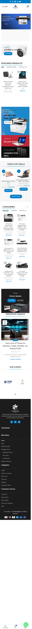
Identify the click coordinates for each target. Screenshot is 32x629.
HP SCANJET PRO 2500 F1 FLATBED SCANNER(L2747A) (22, 249)
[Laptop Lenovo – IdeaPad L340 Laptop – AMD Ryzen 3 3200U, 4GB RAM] (22, 74)
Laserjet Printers (8, 232)
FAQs (2, 505)
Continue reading (15, 358)
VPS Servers (6, 454)
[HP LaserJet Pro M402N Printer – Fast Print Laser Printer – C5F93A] (9, 241)
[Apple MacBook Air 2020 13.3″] (8, 173)
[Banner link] (15, 50)
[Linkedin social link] (17, 1)
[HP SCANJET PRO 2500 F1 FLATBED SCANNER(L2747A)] (22, 241)
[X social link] (12, 1)
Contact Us (4, 493)
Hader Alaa (14, 350)
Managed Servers (5, 448)
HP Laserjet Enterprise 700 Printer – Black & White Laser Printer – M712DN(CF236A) (9, 225)
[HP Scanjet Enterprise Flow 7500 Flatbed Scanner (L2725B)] (22, 264)
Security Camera (8, 89)
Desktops (3, 481)
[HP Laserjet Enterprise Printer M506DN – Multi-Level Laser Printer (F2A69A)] (22, 216)
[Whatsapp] (26, 624)
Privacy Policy (4, 499)
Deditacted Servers (8, 451)
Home (3, 439)
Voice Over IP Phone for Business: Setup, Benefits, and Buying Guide (15, 344)
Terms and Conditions (7, 502)
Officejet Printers (9, 278)
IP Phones (3, 478)
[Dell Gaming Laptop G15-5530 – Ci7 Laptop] (23, 172)
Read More (20, 299)
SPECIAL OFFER (5, 445)
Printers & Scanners (8, 230)
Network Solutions (6, 460)
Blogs (15, 338)
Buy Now (6, 23)
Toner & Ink (4, 475)
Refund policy (5, 496)
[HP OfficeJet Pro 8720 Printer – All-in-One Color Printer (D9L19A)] (9, 264)
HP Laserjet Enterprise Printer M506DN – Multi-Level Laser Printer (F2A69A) (22, 225)
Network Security (8, 91)
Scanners (22, 253)
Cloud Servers (6, 457)
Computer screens (6, 484)
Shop (2, 442)
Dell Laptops (25, 182)
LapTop (22, 87)
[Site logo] (15, 6)
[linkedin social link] (19, 420)
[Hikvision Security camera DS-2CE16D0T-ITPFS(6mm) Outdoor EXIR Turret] (8, 74)
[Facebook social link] (10, 1)
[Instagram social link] (15, 420)
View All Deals (16, 195)
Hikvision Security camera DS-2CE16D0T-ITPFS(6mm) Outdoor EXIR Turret (8, 84)
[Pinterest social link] (15, 1)
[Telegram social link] (20, 1)
